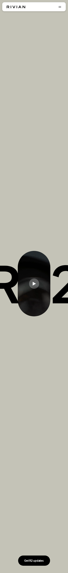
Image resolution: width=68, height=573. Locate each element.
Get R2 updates (34, 561)
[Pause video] (34, 284)
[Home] (16, 7)
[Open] (60, 7)
